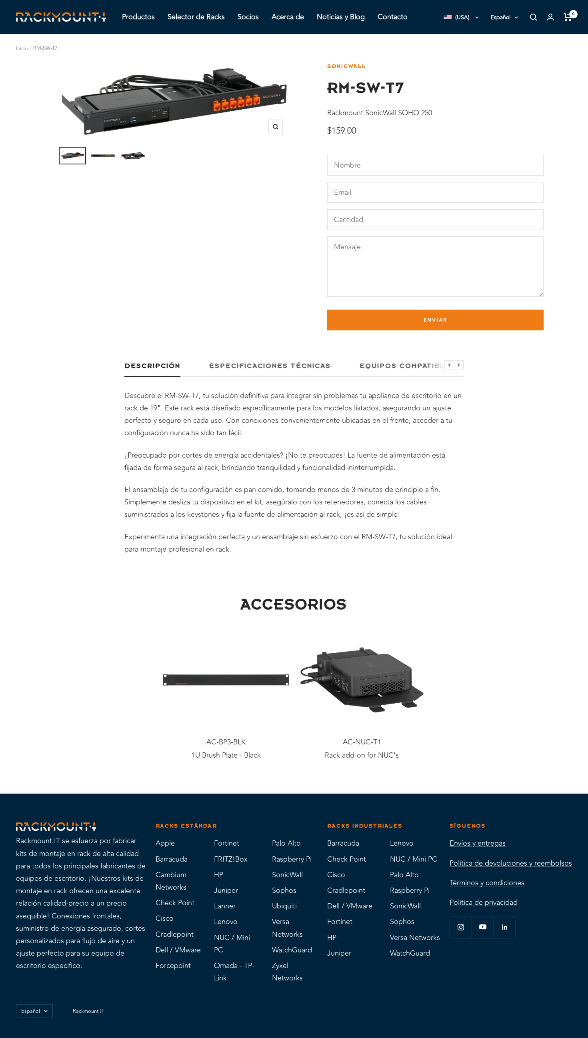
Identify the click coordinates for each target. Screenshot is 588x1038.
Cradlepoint (175, 934)
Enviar (436, 320)
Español (500, 17)
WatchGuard (292, 950)
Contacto (393, 16)
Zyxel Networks (287, 972)
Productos (138, 16)
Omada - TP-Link (234, 972)
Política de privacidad (484, 902)
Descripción (152, 366)
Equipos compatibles (408, 366)
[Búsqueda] (533, 17)
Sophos (284, 890)
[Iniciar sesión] (550, 17)
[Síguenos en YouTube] (483, 927)
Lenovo (226, 921)
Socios (248, 16)
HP (218, 874)
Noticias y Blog (341, 16)
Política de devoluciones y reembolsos (511, 863)
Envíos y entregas (478, 843)
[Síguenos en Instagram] (461, 927)
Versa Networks (287, 928)
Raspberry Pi (292, 859)
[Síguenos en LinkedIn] (505, 927)
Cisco (165, 918)
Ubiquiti (284, 906)
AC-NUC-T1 (362, 742)
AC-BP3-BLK (226, 742)
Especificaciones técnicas (270, 366)
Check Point (175, 902)
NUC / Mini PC (232, 944)
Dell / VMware (178, 950)
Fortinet (226, 843)
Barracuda (172, 859)
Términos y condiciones (487, 882)
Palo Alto (286, 843)
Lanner (225, 906)
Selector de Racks (196, 16)
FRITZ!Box (231, 859)
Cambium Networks (171, 881)
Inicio (22, 48)
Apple (165, 843)
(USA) (462, 17)
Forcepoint (173, 965)
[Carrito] (568, 17)
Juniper (226, 890)
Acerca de (288, 16)
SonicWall (346, 66)
